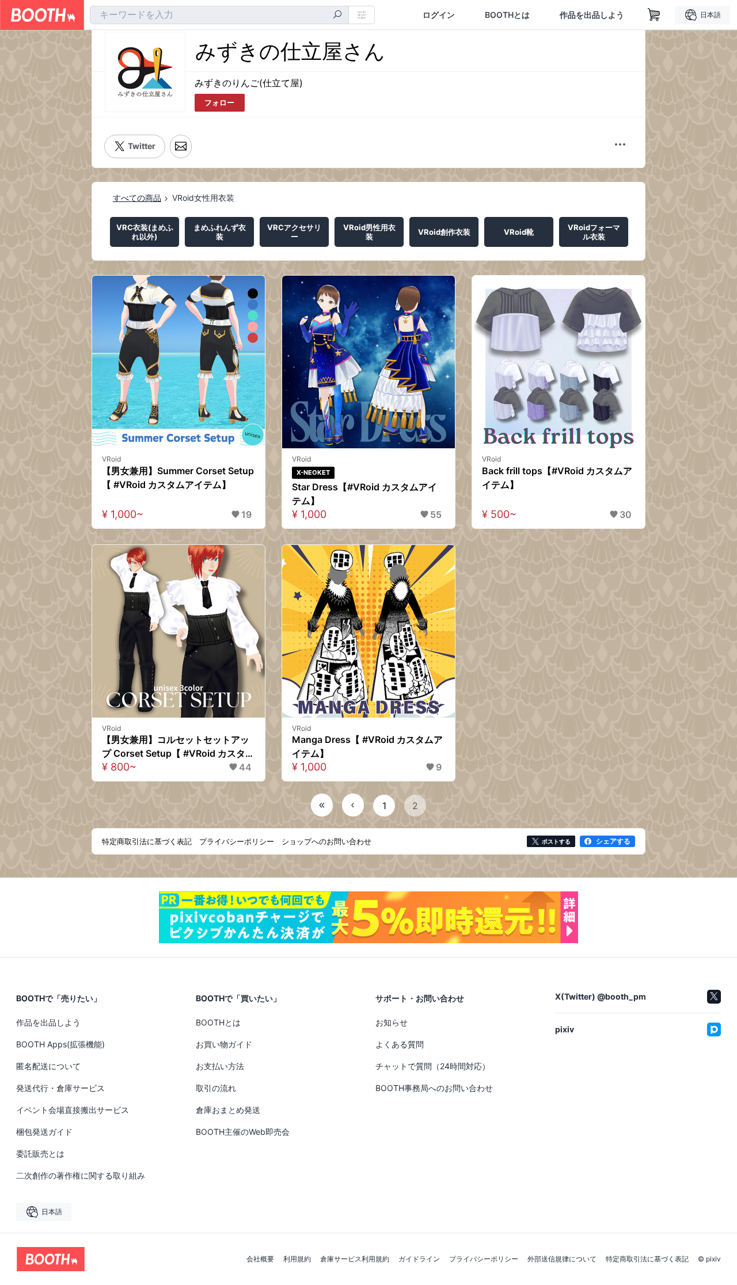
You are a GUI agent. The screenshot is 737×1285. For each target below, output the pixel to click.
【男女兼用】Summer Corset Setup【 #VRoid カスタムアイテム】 (178, 477)
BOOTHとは (507, 15)
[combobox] (219, 15)
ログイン (439, 15)
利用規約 (297, 1259)
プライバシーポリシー (483, 1259)
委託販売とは (40, 1153)
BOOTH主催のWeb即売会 (243, 1132)
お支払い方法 (220, 1066)
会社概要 (260, 1259)
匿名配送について (48, 1066)
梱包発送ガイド (44, 1132)
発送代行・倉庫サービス (60, 1088)
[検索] (337, 15)
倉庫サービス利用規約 (354, 1259)
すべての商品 (137, 198)
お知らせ (391, 1022)
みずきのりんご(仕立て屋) (249, 83)
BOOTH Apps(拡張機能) (60, 1044)
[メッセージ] (181, 146)
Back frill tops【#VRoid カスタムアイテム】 (557, 477)
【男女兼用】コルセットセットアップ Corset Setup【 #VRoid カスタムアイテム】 (178, 747)
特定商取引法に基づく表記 (647, 1259)
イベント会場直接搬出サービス (72, 1110)
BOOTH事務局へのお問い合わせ (434, 1088)
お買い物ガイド (224, 1044)
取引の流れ (216, 1088)
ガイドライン (419, 1259)
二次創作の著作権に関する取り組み (80, 1175)
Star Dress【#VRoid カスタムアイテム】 (364, 493)
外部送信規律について (562, 1259)
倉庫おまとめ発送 (228, 1110)
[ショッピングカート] (654, 15)
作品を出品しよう (592, 15)
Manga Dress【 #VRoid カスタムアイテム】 (367, 746)
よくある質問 (399, 1044)
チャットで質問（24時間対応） (432, 1066)
